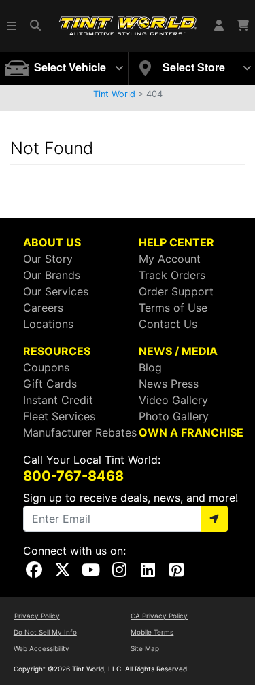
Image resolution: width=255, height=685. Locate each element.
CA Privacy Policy (159, 616)
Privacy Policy (37, 616)
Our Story (48, 258)
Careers (43, 307)
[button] (12, 25)
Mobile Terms (152, 632)
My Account (170, 258)
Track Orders (172, 275)
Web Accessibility (41, 648)
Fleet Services (59, 416)
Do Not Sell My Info (45, 632)
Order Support (176, 291)
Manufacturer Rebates (80, 432)
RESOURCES (56, 351)
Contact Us (168, 324)
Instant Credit (58, 400)
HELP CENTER (176, 242)
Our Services (55, 291)
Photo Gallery (174, 416)
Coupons (46, 367)
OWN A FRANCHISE (191, 432)
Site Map (145, 648)
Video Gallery (173, 400)
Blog (150, 367)
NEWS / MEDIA (178, 351)
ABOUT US (52, 242)
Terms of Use (173, 307)
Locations (48, 324)
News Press (169, 383)
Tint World (114, 94)
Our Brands (51, 275)
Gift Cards (50, 383)
